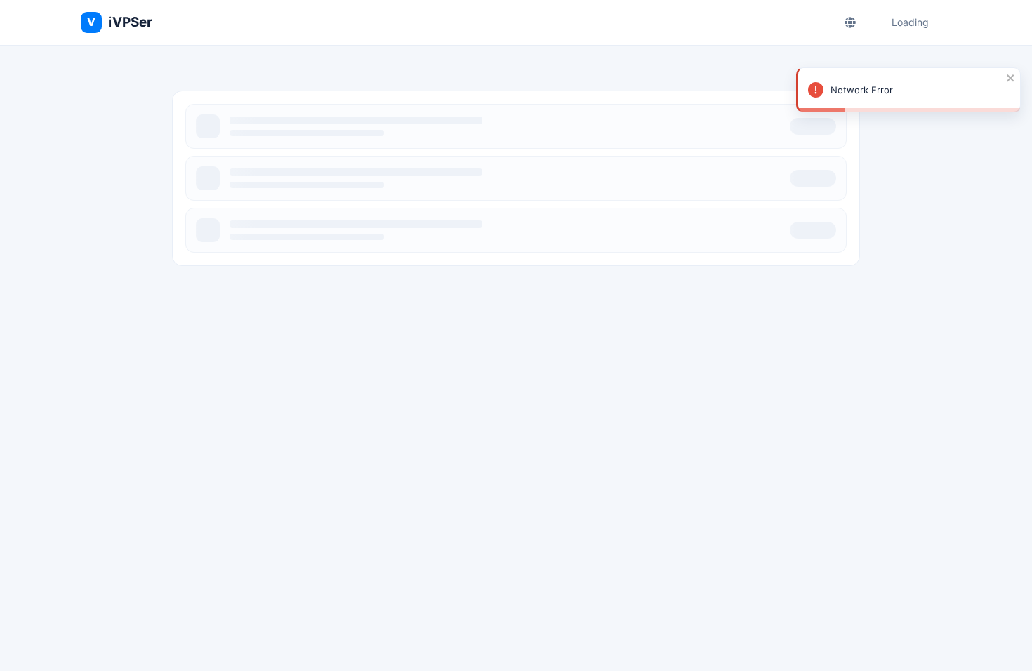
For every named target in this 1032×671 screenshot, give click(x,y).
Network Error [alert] (862, 89)
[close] (1011, 78)
